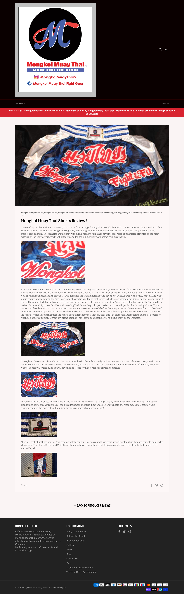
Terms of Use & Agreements (81, 572)
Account (165, 104)
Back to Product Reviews (93, 505)
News (69, 549)
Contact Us (72, 558)
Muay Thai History (76, 531)
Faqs (68, 563)
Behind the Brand (75, 536)
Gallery (70, 545)
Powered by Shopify (57, 587)
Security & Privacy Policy (79, 567)
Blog (68, 554)
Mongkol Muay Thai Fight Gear (35, 587)
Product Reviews (75, 540)
